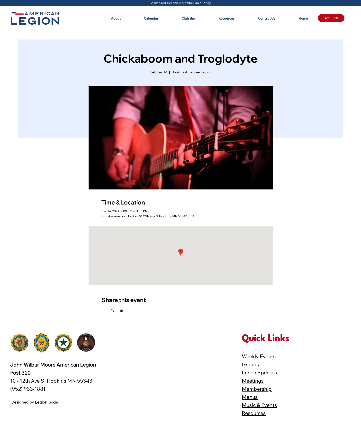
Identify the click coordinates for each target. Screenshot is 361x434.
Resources (254, 413)
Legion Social (47, 402)
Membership (257, 389)
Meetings (253, 381)
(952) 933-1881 (28, 389)
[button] (106, 18)
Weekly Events (259, 356)
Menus (250, 397)
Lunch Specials (259, 372)
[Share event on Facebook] (103, 310)
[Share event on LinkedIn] (121, 310)
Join (198, 3)
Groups (250, 364)
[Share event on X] (112, 310)
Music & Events (259, 405)
